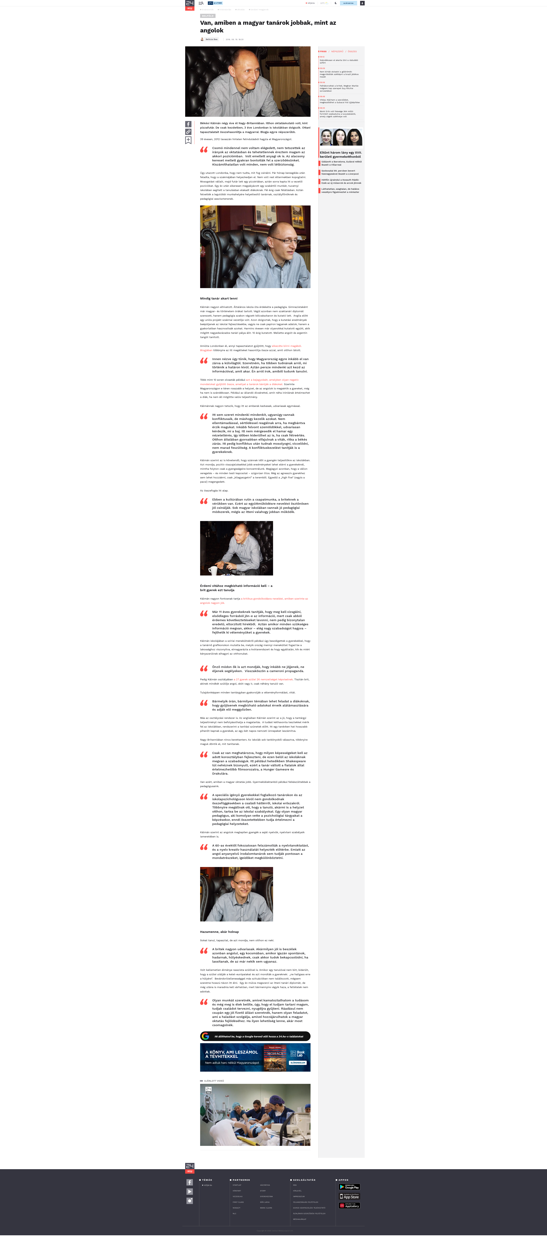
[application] (255, 1115)
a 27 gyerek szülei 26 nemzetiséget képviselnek (263, 679)
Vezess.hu (238, 1196)
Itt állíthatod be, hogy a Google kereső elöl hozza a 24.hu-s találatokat (259, 1036)
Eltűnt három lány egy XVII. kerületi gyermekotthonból (341, 154)
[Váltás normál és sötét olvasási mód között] (335, 3)
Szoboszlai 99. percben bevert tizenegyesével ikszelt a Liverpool (340, 172)
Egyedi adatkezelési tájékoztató (309, 1208)
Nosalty (236, 1208)
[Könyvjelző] (188, 140)
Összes (352, 51)
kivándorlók (208, 9)
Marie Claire (266, 1208)
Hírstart (237, 1191)
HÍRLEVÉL (297, 1191)
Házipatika (265, 1185)
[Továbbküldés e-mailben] (188, 132)
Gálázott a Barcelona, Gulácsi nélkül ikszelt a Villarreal (342, 163)
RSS (295, 1185)
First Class (238, 1202)
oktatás (241, 9)
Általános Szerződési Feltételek (309, 1214)
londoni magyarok (260, 9)
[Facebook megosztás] (188, 124)
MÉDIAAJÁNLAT (299, 1219)
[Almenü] (201, 3)
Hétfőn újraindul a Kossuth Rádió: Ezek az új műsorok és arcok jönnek (341, 181)
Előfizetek (349, 3)
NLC (234, 1214)
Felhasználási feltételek (305, 1202)
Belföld (208, 16)
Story (263, 1191)
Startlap (237, 1185)
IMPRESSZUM (299, 1196)
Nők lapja (265, 1202)
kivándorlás (225, 9)
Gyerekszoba (266, 1196)
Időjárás (311, 3)
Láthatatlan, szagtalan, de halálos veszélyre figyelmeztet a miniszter (340, 190)
